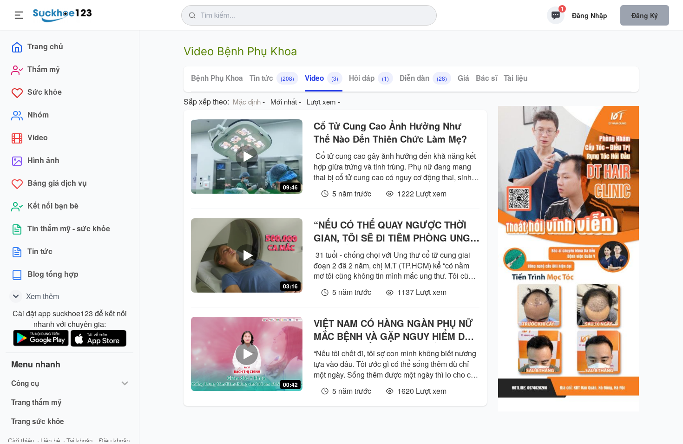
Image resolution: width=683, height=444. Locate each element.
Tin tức (272, 78)
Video (321, 78)
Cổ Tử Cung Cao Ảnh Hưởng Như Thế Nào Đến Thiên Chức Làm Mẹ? (390, 132)
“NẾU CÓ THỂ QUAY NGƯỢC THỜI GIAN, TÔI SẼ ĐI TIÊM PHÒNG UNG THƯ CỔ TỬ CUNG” (392, 231)
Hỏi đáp (369, 78)
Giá (463, 78)
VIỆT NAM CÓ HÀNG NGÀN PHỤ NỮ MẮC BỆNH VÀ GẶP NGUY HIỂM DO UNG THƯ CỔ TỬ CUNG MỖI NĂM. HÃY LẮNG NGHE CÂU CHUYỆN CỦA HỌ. (394, 330)
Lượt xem (321, 101)
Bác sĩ (486, 78)
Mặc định (247, 101)
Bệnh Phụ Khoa (217, 78)
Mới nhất (283, 101)
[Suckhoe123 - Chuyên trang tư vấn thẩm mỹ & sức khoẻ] (62, 14)
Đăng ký (644, 15)
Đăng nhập (589, 15)
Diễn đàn (423, 78)
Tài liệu (515, 78)
